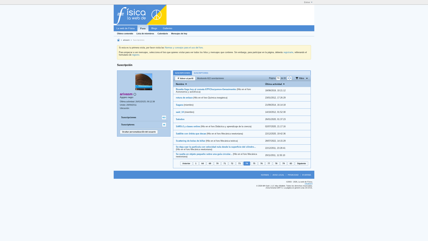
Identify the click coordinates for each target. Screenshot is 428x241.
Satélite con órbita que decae (191, 133)
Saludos (180, 119)
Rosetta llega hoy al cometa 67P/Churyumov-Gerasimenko (206, 89)
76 (261, 163)
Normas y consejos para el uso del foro (184, 47)
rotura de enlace (184, 97)
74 (247, 163)
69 (210, 163)
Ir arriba (306, 175)
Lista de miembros (145, 33)
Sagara (179, 105)
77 (269, 163)
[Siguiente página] (290, 78)
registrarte (288, 52)
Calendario (162, 33)
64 (202, 163)
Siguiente (301, 163)
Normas (265, 175)
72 (232, 163)
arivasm (126, 40)
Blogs (154, 28)
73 (239, 163)
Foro (143, 28)
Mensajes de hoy (179, 33)
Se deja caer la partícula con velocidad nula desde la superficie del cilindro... (216, 147)
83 (291, 163)
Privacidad (293, 175)
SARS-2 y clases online (188, 126)
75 (254, 163)
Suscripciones (128, 117)
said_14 (180, 112)
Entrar (307, 2)
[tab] (182, 73)
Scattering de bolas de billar (190, 141)
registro (135, 55)
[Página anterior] (288, 78)
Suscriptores (127, 124)
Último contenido (125, 33)
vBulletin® (309, 184)
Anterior (186, 163)
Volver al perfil (186, 78)
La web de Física (126, 28)
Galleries (167, 28)
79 (283, 163)
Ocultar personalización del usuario (139, 132)
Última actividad (273, 84)
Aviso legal (278, 175)
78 (276, 163)
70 (217, 163)
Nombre (180, 84)
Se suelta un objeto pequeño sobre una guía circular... (204, 154)
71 (225, 163)
